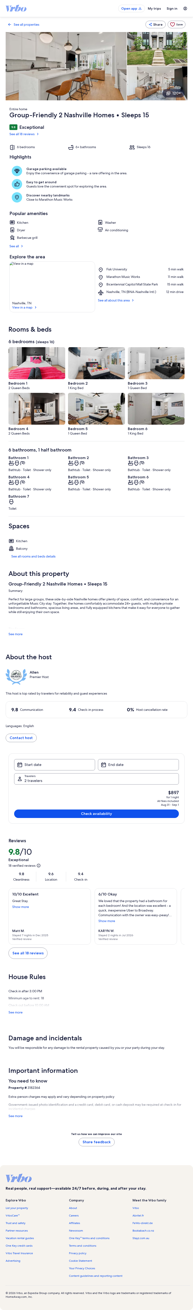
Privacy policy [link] (77, 1253)
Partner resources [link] (17, 1231)
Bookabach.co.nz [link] (143, 1231)
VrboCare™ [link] (13, 1215)
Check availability (96, 813)
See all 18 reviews (22, 134)
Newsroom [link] (76, 1231)
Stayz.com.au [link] (141, 1238)
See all (14, 246)
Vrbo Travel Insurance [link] (19, 1253)
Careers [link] (74, 1215)
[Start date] (54, 764)
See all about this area (114, 300)
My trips (154, 8)
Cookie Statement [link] (80, 1261)
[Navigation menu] (185, 8)
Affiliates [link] (74, 1223)
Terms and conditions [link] (82, 1246)
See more (15, 634)
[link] (176, 24)
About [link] (73, 1208)
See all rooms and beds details (33, 556)
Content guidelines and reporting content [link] (95, 1276)
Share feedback (97, 1142)
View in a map (22, 307)
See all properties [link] (26, 24)
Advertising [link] (13, 1261)
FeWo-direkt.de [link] (143, 1223)
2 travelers (33, 780)
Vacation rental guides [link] (20, 1238)
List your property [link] (17, 1208)
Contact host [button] (21, 738)
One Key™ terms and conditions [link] (89, 1238)
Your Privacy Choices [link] (82, 1268)
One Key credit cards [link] (19, 1246)
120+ (176, 93)
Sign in (172, 8)
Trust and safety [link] (15, 1223)
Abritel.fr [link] (138, 1215)
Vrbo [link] (136, 1208)
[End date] (138, 764)
